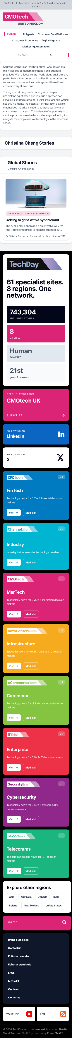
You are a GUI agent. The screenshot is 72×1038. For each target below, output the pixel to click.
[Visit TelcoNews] (27, 836)
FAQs (11, 972)
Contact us (14, 947)
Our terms (14, 997)
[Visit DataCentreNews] (27, 631)
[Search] (51, 55)
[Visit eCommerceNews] (27, 683)
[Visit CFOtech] (27, 477)
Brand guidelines (18, 939)
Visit (11, 512)
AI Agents (28, 34)
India (56, 896)
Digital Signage (51, 40)
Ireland (13, 905)
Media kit (30, 512)
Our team (13, 989)
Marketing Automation (35, 46)
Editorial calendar (18, 956)
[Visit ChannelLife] (27, 529)
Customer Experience (25, 40)
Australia (26, 896)
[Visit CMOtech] (27, 579)
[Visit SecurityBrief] (27, 784)
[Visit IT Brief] (27, 734)
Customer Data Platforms (53, 34)
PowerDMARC (55, 1033)
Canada (42, 896)
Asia (11, 896)
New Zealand (31, 905)
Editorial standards (19, 964)
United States (53, 905)
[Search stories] (64, 922)
